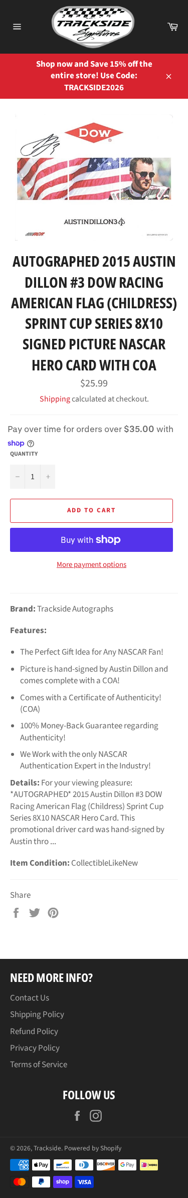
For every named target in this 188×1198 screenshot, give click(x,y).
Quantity (24, 454)
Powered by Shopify (92, 1148)
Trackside (47, 1148)
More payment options (91, 565)
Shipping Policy (37, 1015)
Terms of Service (38, 1065)
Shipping (55, 399)
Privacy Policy (35, 1048)
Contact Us (29, 998)
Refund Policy (34, 1032)
